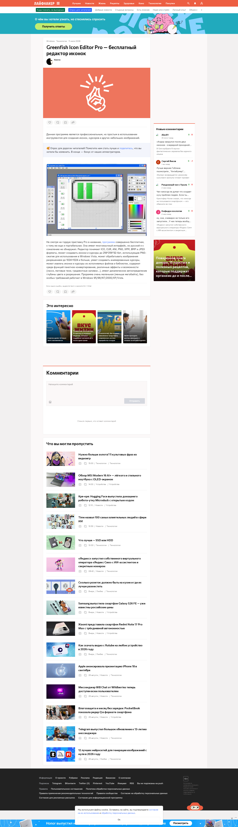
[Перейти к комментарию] (174, 144)
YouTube (110, 783)
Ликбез (99, 591)
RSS (132, 783)
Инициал (122, 783)
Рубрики (73, 778)
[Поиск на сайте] (188, 3)
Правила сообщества (106, 793)
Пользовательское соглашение (67, 789)
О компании (125, 778)
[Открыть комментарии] (85, 463)
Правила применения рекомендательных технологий (66, 793)
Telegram (57, 783)
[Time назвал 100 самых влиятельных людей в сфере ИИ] (96, 521)
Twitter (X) (84, 783)
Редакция (97, 778)
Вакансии (110, 778)
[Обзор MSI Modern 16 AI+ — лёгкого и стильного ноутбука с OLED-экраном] (96, 479)
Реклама (85, 778)
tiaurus (57, 59)
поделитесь (126, 148)
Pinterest (97, 783)
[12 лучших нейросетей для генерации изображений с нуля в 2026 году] (96, 754)
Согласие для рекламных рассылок (57, 797)
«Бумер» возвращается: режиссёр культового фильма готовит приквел (173, 176)
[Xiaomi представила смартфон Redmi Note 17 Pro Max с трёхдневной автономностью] (96, 628)
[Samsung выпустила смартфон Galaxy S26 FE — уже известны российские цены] (96, 607)
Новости (99, 505)
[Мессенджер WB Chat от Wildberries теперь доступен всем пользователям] (96, 691)
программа (108, 242)
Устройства (101, 484)
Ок (119, 819)
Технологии (101, 463)
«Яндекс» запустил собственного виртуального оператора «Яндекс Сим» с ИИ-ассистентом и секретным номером (174, 228)
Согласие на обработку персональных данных (144, 793)
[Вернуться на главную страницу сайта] (44, 3)
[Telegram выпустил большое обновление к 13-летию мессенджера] (96, 733)
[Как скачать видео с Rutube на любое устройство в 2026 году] (96, 649)
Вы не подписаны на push (150, 783)
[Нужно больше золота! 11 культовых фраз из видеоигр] (96, 458)
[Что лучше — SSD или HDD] (96, 542)
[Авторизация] (201, 3)
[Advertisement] (97, 356)
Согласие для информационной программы (100, 797)
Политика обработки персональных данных (108, 789)
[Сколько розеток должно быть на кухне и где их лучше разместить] (96, 586)
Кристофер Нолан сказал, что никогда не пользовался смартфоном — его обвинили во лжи (174, 201)
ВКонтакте (70, 783)
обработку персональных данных (118, 813)
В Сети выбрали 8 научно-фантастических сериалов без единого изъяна (174, 151)
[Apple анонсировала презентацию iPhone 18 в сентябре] (96, 670)
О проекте (60, 778)
